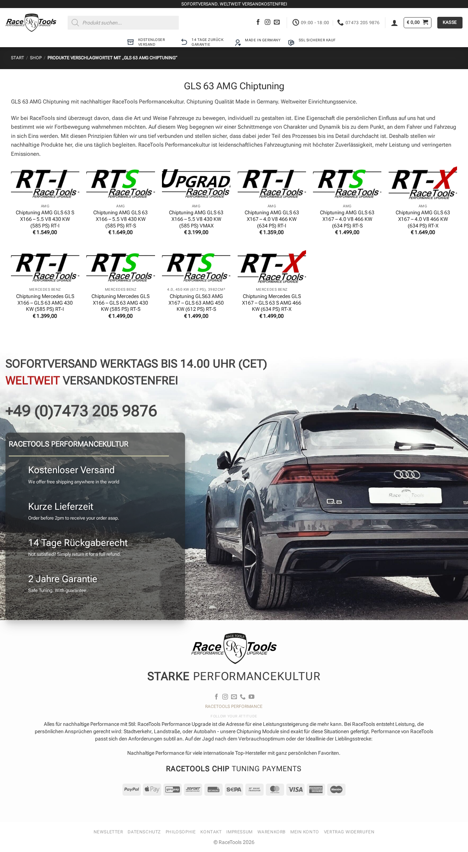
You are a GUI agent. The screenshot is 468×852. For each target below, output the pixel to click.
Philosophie (181, 831)
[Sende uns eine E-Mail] (277, 22)
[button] (394, 23)
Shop (36, 57)
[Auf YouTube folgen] (251, 697)
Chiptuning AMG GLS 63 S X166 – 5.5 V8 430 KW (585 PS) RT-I (45, 219)
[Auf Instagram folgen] (268, 22)
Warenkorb (271, 831)
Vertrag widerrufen (349, 831)
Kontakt (211, 831)
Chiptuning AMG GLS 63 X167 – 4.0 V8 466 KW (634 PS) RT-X (423, 219)
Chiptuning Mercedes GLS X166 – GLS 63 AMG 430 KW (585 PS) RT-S (120, 302)
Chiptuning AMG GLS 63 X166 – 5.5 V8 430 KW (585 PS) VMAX (196, 219)
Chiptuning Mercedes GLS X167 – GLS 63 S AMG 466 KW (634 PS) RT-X (271, 302)
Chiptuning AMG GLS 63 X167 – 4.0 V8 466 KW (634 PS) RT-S (347, 219)
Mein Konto (304, 831)
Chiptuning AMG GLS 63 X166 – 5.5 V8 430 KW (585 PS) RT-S (120, 219)
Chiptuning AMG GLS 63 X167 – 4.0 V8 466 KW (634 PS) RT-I (272, 219)
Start (17, 57)
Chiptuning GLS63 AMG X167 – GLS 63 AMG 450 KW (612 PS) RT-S (196, 302)
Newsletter (108, 831)
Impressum (239, 831)
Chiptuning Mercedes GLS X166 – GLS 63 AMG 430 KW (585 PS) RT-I (45, 302)
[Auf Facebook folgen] (258, 22)
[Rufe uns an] (243, 697)
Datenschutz (144, 831)
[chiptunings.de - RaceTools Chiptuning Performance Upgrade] (30, 23)
